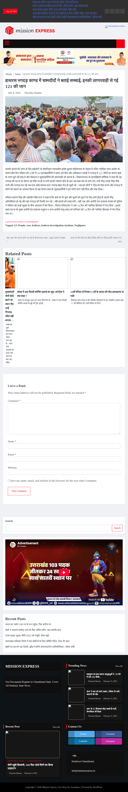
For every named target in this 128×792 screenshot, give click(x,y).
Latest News (11, 222)
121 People (19, 225)
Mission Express (49, 787)
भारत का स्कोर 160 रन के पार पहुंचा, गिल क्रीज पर (55, 1)
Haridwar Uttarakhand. (83, 761)
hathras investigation (52, 225)
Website (12, 467)
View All (119, 666)
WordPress (97, 787)
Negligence (80, 225)
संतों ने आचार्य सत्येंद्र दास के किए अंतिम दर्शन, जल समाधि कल (60, 5)
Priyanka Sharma (33, 93)
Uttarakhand (34, 761)
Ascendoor (75, 787)
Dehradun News (16, 761)
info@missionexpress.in (83, 770)
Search (9, 521)
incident (69, 225)
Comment (14, 400)
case (28, 225)
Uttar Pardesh (31, 222)
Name (12, 441)
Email (12, 454)
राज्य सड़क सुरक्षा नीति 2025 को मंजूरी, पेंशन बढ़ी (54, 9)
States (21, 222)
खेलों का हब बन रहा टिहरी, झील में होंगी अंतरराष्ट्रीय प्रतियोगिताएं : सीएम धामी (67, 16)
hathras (36, 225)
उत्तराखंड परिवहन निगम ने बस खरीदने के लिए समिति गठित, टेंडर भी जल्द (64, 13)
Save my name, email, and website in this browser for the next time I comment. (53, 480)
